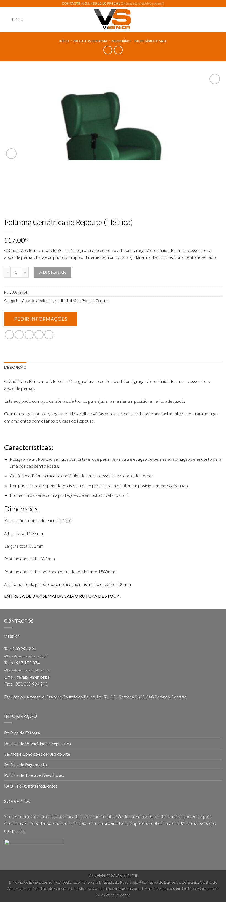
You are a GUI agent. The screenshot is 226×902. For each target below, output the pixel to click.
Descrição (15, 367)
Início (64, 41)
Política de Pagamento (25, 764)
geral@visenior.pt (32, 676)
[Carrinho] (219, 20)
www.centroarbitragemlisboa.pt (116, 888)
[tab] (15, 367)
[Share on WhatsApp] (9, 334)
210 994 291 (24, 648)
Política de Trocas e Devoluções (34, 775)
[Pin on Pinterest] (48, 334)
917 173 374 (28, 662)
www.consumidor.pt (113, 894)
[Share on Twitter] (29, 334)
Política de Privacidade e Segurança (37, 743)
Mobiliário (121, 41)
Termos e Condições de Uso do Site (37, 753)
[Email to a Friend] (39, 334)
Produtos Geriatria (90, 41)
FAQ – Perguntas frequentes (30, 785)
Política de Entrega (22, 732)
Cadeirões (29, 300)
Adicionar (52, 272)
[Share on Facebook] (19, 334)
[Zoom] (11, 153)
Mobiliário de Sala (151, 41)
